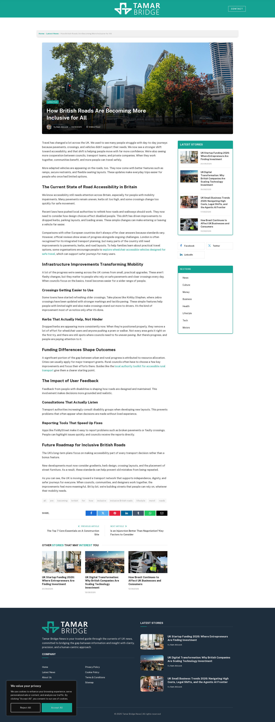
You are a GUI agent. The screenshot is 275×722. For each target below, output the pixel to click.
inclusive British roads (121, 500)
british (74, 500)
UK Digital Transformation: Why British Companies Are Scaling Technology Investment (102, 582)
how (91, 500)
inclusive (101, 500)
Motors (186, 327)
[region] (41, 698)
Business (187, 299)
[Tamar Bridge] (138, 8)
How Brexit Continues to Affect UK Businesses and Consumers (144, 581)
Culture (186, 285)
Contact (237, 9)
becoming (62, 500)
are (51, 500)
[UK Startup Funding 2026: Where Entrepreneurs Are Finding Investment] (61, 562)
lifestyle (141, 500)
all (45, 500)
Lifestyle (52, 102)
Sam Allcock (62, 127)
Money (186, 292)
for (83, 500)
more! (152, 500)
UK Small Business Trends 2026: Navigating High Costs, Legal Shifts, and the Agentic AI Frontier (215, 203)
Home (41, 33)
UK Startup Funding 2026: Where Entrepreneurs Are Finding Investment (58, 581)
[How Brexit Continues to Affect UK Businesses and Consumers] (147, 562)
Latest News (52, 33)
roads (162, 500)
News (185, 278)
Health (186, 306)
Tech (185, 320)
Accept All (57, 707)
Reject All (25, 707)
